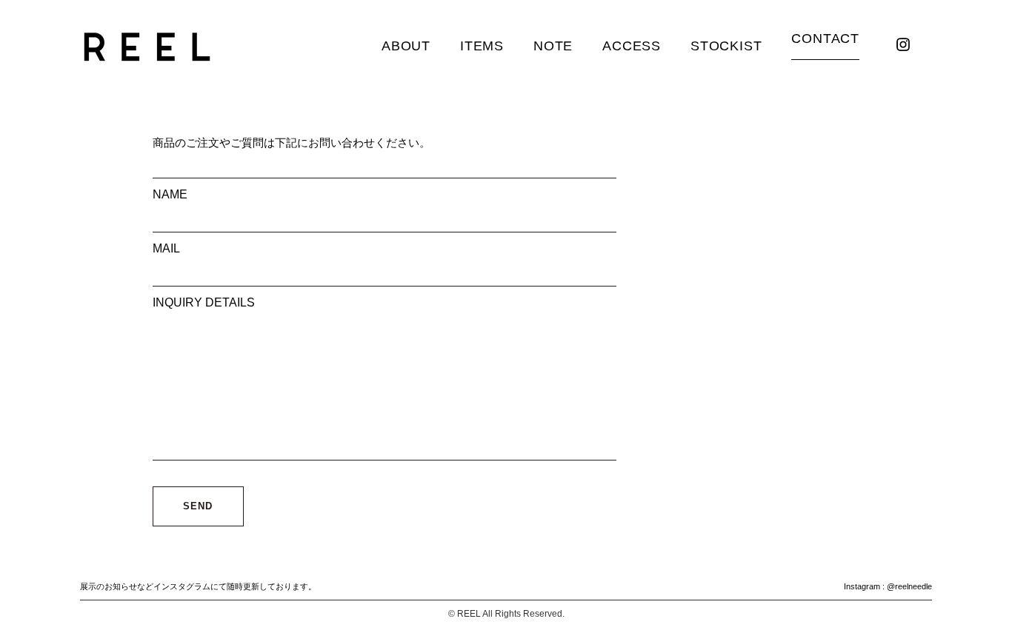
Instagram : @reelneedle (888, 586)
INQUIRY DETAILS (204, 302)
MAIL (166, 248)
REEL (469, 614)
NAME (170, 194)
